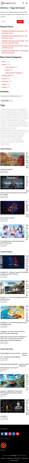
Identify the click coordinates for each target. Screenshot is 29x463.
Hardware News (6, 75)
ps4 (11, 128)
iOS (21, 117)
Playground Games (14, 125)
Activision (3, 109)
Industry (4, 84)
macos (25, 117)
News (3, 61)
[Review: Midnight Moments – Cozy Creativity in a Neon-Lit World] (12, 208)
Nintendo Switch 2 (23, 123)
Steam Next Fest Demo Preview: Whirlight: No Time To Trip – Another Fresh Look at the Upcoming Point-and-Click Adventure (13, 338)
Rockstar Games (19, 131)
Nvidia (2, 125)
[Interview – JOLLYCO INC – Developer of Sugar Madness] (10, 353)
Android (14, 109)
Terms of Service (14, 460)
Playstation (24, 125)
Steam (22, 133)
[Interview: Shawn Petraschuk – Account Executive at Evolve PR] (9, 364)
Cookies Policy (24, 458)
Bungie (3, 112)
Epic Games (7, 115)
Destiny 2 (24, 112)
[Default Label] (14, 434)
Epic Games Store (16, 115)
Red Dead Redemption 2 (7, 131)
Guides (4, 64)
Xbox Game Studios (16, 139)
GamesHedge (13, 455)
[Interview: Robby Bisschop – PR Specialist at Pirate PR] (12, 406)
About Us (3, 458)
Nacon (22, 120)
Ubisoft (3, 139)
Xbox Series (11, 141)
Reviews (4, 78)
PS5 (14, 128)
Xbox (8, 139)
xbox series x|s (5, 144)
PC (6, 125)
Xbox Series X (19, 141)
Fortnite (7, 70)
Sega (26, 131)
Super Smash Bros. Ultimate (13, 73)
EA (1, 115)
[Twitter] (6, 434)
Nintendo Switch (12, 123)
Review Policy (17, 458)
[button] (24, 3)
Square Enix (16, 133)
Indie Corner (5, 81)
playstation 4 (4, 128)
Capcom (9, 112)
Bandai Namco (22, 109)
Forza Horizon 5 (9, 67)
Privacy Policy (10, 458)
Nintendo (3, 123)
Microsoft (4, 120)
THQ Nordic (20, 136)
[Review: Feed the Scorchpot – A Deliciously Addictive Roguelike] (12, 159)
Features (4, 87)
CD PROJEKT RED (16, 112)
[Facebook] (2, 434)
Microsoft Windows (14, 120)
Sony (9, 133)
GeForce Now (15, 117)
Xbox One (3, 141)
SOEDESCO (3, 133)
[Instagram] (10, 434)
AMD (9, 109)
